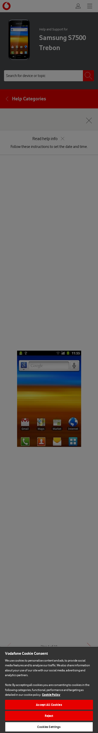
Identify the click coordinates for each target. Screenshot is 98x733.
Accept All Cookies (49, 705)
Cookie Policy (51, 695)
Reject (49, 716)
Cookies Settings (49, 727)
